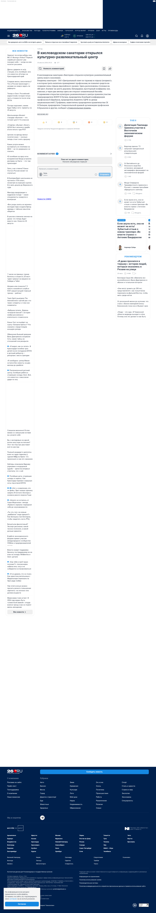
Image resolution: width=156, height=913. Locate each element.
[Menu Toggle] (8, 36)
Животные (44, 804)
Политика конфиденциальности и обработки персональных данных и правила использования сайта (112, 886)
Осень (98, 786)
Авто (42, 782)
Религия (99, 804)
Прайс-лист (11, 786)
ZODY (98, 30)
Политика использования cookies (90, 880)
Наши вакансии (13, 797)
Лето (72, 793)
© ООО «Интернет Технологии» (43, 905)
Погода (37, 30)
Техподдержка (13, 790)
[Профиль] (147, 36)
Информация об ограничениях (89, 876)
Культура (73, 790)
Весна (42, 790)
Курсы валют (80, 30)
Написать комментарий (53, 68)
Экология (126, 793)
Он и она (99, 782)
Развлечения (101, 801)
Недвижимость (13, 30)
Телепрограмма (49, 30)
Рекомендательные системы (88, 883)
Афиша (60, 30)
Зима (72, 782)
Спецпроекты (127, 801)
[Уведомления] (142, 36)
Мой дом (73, 797)
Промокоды (113, 30)
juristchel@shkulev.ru (59, 889)
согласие (13, 899)
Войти (45, 175)
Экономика (126, 797)
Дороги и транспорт (48, 797)
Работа (99, 797)
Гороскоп (69, 30)
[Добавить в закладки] (104, 68)
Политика (100, 790)
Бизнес (43, 786)
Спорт (124, 782)
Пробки (91, 30)
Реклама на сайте (14, 782)
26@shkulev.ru (31, 887)
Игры (104, 30)
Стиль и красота (128, 786)
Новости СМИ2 (44, 199)
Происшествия (102, 793)
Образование (75, 808)
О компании (12, 793)
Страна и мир (127, 790)
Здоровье (44, 808)
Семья (98, 808)
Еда (41, 801)
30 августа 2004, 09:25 (44, 62)
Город (42, 793)
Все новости (20, 51)
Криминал (74, 786)
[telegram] (42, 817)
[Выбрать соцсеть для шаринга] (110, 68)
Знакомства (27, 30)
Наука (72, 801)
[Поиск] (136, 36)
